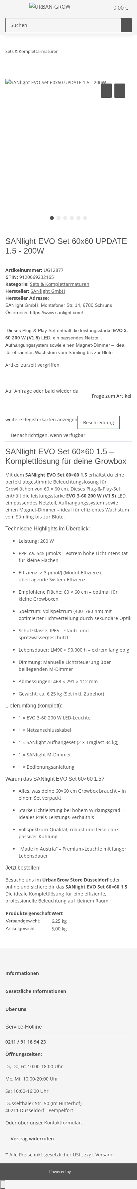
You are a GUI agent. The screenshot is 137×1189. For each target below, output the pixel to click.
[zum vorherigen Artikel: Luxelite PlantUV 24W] (64, 53)
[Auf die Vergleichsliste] (106, 91)
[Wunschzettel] (104, 7)
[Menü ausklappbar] (13, 7)
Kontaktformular (62, 1122)
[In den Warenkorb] (10, 74)
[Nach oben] (2, 1184)
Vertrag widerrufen (32, 1138)
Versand (104, 1154)
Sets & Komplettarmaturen (59, 284)
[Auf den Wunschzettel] (119, 91)
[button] (97, 7)
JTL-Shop (80, 1171)
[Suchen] (126, 25)
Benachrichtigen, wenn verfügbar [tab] (48, 435)
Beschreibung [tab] (98, 422)
